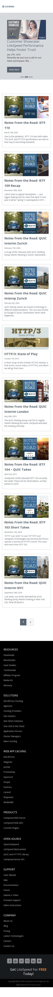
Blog (6, 925)
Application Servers (13, 731)
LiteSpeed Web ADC (13, 822)
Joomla (7, 766)
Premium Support (12, 900)
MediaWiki (8, 802)
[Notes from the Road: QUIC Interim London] (26, 391)
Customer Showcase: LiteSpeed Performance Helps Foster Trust (25, 45)
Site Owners (10, 716)
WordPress (9, 756)
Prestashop (9, 771)
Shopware (8, 797)
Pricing (7, 930)
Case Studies (10, 665)
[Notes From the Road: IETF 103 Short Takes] (26, 507)
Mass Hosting (10, 741)
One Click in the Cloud (14, 726)
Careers (7, 940)
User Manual (10, 874)
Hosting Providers (12, 710)
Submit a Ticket (11, 895)
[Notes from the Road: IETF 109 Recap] (26, 165)
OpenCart (8, 777)
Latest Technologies (13, 935)
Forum (7, 890)
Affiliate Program (12, 675)
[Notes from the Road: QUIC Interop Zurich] (26, 278)
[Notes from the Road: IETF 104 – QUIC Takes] (26, 449)
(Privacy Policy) (34, 985)
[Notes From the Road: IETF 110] (26, 107)
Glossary (8, 685)
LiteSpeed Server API (14, 859)
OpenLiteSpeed (11, 844)
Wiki (5, 880)
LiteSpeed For (31, 969)
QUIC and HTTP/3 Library (16, 854)
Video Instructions (12, 905)
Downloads (9, 655)
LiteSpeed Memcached (15, 849)
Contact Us (9, 946)
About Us (8, 920)
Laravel (7, 792)
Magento (8, 761)
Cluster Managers (12, 736)
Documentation (11, 885)
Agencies (8, 705)
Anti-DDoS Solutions (13, 721)
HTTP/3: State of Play (21, 354)
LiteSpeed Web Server (15, 817)
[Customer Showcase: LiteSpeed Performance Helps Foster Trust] (26, 29)
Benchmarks (9, 660)
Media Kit (8, 680)
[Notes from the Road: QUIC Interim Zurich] (26, 223)
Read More (14, 69)
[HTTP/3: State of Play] (26, 338)
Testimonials (10, 670)
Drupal (7, 782)
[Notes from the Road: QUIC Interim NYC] (26, 567)
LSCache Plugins (11, 827)
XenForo (8, 787)
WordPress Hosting (13, 700)
